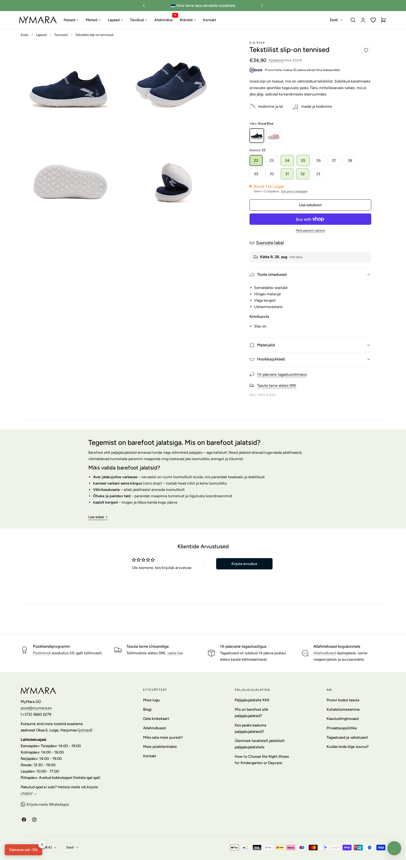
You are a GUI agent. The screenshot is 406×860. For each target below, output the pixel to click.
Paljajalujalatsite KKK (252, 700)
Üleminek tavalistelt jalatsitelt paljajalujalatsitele (260, 743)
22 (256, 160)
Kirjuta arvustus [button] (244, 563)
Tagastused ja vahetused (347, 737)
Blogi (147, 709)
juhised (85, 730)
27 (336, 162)
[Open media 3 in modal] (110, 142)
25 (303, 160)
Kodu (24, 35)
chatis (26, 793)
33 (320, 175)
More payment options (310, 230)
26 (320, 162)
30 (273, 175)
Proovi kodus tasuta (343, 700)
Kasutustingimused (343, 718)
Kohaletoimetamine (343, 709)
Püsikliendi (276, 60)
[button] (353, 20)
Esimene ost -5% (23, 850)
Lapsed (41, 35)
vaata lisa (175, 653)
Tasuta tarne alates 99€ (276, 385)
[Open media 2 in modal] (212, 49)
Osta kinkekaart (156, 718)
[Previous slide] (143, 5)
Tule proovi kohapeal (294, 191)
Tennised (61, 35)
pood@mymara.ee (36, 708)
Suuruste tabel (270, 242)
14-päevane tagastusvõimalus (282, 374)
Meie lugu (151, 700)
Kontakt (149, 755)
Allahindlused (324, 653)
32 (303, 174)
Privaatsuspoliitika (342, 728)
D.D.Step (257, 42)
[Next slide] (262, 5)
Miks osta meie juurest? (163, 737)
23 (273, 162)
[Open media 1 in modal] (110, 49)
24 (287, 160)
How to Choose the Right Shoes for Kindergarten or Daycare (262, 759)
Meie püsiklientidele (160, 746)
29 (258, 175)
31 (287, 174)
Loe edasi (96, 517)
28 (352, 162)
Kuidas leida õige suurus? (348, 746)
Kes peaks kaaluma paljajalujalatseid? (250, 728)
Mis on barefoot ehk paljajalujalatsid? (251, 712)
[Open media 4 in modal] (212, 142)
